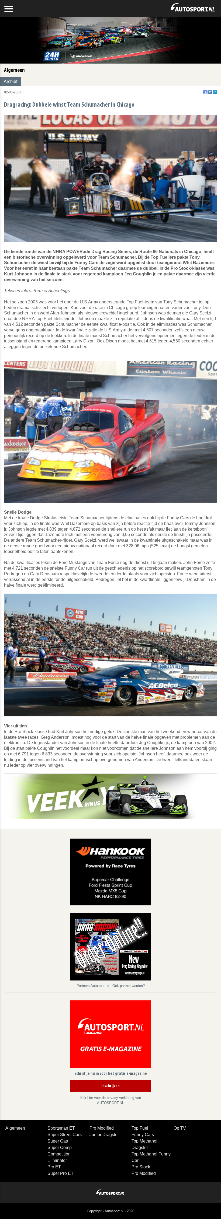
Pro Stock (141, 1167)
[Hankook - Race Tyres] (110, 871)
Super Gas (57, 1141)
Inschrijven (110, 1086)
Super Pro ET (60, 1173)
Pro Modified (101, 1128)
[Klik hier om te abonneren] (110, 1035)
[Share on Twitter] (210, 92)
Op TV (180, 1128)
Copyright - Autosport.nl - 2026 (110, 1211)
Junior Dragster (104, 1134)
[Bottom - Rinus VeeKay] (110, 796)
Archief (10, 81)
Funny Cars (143, 1134)
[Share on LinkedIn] (215, 92)
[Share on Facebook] (205, 92)
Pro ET (54, 1167)
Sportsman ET (61, 1128)
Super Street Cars (64, 1134)
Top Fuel (140, 1128)
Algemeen (15, 1128)
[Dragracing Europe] (110, 948)
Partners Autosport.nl (93, 986)
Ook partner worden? (128, 986)
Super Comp (59, 1147)
